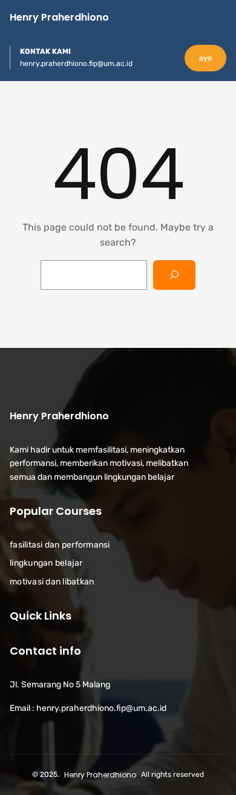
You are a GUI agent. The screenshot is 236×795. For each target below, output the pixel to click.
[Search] (174, 275)
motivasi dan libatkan (52, 582)
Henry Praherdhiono (59, 17)
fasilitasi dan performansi (60, 545)
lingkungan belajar (46, 563)
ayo (205, 58)
